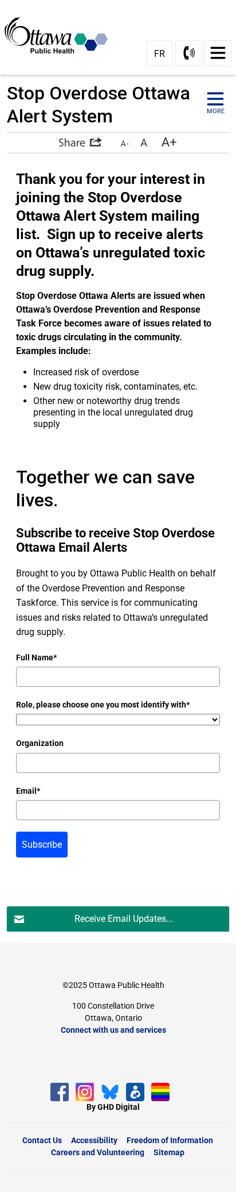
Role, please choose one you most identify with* (103, 704)
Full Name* (36, 657)
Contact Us (42, 1140)
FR (159, 53)
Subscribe (42, 844)
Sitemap (169, 1152)
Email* (28, 790)
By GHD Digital (113, 1107)
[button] (81, 142)
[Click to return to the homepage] (61, 35)
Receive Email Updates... (123, 918)
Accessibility (94, 1140)
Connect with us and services (113, 1030)
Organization (40, 743)
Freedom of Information (170, 1140)
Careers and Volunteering (97, 1152)
